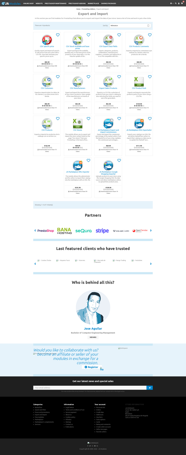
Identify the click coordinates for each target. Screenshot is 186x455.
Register (92, 367)
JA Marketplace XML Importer (77, 172)
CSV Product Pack (139, 88)
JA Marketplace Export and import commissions (108, 131)
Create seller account (103, 427)
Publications (70, 427)
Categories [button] (38, 404)
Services (38, 424)
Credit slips (100, 412)
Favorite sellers (101, 432)
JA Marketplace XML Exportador (139, 130)
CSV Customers (47, 88)
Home (78, 9)
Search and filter (40, 410)
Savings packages (108, 3)
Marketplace (93, 3)
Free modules (39, 417)
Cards (98, 422)
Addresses (99, 415)
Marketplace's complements (44, 422)
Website (39, 3)
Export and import (41, 415)
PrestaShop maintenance (55, 3)
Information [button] (69, 404)
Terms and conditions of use (75, 410)
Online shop (28, 3)
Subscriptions (100, 419)
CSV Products (47, 130)
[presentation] (35, 230)
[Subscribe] (149, 388)
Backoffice (38, 407)
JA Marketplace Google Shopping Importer (108, 173)
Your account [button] (100, 404)
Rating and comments (103, 424)
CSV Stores (77, 130)
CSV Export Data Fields (108, 46)
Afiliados (68, 419)
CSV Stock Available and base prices (77, 47)
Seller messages (101, 429)
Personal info (100, 407)
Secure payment (71, 412)
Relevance (130, 25)
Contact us (69, 424)
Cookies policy (70, 417)
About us (69, 415)
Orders (98, 410)
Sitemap (68, 422)
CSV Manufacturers (77, 88)
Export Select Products (108, 88)
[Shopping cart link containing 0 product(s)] (181, 3)
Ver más (93, 337)
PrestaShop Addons (77, 3)
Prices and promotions (42, 412)
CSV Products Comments (139, 46)
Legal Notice (70, 407)
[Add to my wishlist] (58, 36)
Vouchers (99, 417)
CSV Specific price (47, 46)
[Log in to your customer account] (178, 3)
